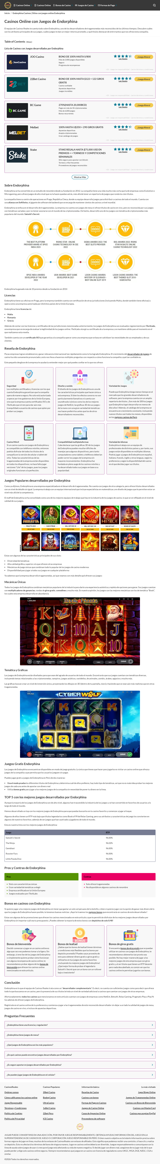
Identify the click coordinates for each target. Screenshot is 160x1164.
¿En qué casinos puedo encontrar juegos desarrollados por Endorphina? (39, 1055)
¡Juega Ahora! (143, 57)
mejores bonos (95, 912)
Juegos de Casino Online (93, 1108)
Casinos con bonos (90, 1097)
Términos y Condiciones (15, 1108)
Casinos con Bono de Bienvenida (141, 1102)
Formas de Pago (107, 5)
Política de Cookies (13, 1113)
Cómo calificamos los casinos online (20, 1097)
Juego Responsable (13, 1102)
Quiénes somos (11, 1092)
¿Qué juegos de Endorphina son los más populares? (30, 1045)
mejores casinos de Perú (126, 417)
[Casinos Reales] (7, 5)
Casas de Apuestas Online (94, 1113)
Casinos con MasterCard (144, 1108)
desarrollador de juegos (138, 354)
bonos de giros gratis (130, 948)
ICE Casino (48, 1118)
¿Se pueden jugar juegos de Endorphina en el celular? (31, 1074)
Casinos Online (23, 5)
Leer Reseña (123, 59)
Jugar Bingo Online (147, 1092)
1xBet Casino (49, 1108)
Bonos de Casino (63, 5)
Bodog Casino (49, 1097)
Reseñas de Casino (90, 1092)
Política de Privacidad (14, 1118)
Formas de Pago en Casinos (94, 1102)
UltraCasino (48, 1102)
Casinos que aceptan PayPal (143, 1113)
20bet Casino (49, 1092)
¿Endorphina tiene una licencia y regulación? (27, 1025)
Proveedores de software (93, 1118)
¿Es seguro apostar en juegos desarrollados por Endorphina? (34, 1064)
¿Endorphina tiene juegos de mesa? (23, 1035)
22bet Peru (48, 1113)
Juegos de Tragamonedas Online (141, 1097)
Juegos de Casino (86, 5)
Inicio (7, 13)
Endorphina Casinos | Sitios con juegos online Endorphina (39, 13)
